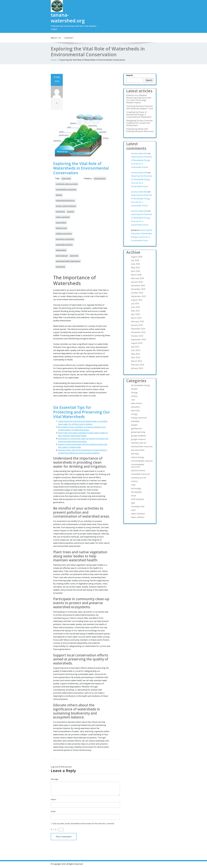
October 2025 (137, 293)
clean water (66, 178)
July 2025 (135, 303)
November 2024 (138, 332)
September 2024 (138, 339)
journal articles (137, 450)
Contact (69, 38)
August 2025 (136, 300)
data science (136, 403)
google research (138, 439)
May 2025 (135, 311)
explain (134, 425)
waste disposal (62, 255)
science (134, 481)
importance (60, 211)
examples (135, 421)
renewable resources (140, 474)
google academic (138, 435)
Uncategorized (100, 178)
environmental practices (65, 200)
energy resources (139, 417)
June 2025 (135, 307)
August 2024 (136, 343)
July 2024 (135, 346)
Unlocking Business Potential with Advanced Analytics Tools (139, 107)
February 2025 (137, 321)
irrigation (70, 211)
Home (54, 59)
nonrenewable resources (137, 465)
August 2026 (136, 257)
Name (53, 799)
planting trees (61, 228)
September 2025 (138, 296)
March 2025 (136, 318)
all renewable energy (140, 385)
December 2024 (138, 328)
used (133, 510)
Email (53, 811)
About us (56, 38)
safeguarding (61, 250)
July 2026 (135, 260)
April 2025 (135, 314)
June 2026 (135, 264)
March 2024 (136, 361)
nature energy (137, 457)
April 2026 (135, 271)
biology (134, 392)
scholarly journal (138, 477)
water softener (137, 517)
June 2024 (135, 350)
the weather (136, 492)
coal (133, 399)
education (135, 407)
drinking (59, 195)
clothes (134, 396)
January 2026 (137, 282)
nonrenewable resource (142, 461)
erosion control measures (66, 206)
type (133, 503)
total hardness (137, 499)
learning (135, 453)
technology (136, 488)
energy (134, 414)
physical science (138, 470)
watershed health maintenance (68, 261)
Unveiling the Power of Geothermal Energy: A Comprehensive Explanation (139, 114)
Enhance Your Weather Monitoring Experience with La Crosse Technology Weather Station (138, 99)
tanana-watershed (139, 153)
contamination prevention (66, 189)
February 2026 (137, 278)
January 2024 (137, 368)
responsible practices (64, 244)
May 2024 (135, 354)
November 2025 (138, 289)
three (133, 495)
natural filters (61, 222)
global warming (138, 432)
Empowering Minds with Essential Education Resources (139, 130)
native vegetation (63, 217)
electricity (135, 410)
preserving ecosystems (65, 239)
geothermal (136, 428)
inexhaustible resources (142, 446)
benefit (134, 389)
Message (55, 779)
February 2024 (137, 364)
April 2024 (135, 357)
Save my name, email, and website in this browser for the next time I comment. (84, 823)
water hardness (138, 513)
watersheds (60, 266)
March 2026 (136, 275)
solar (133, 485)
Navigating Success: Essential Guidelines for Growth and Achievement (139, 123)
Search (129, 75)
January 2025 (137, 325)
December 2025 (138, 285)
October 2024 (137, 336)
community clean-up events (67, 184)
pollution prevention (64, 233)
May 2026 (135, 267)
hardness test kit (138, 443)
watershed (74, 255)
